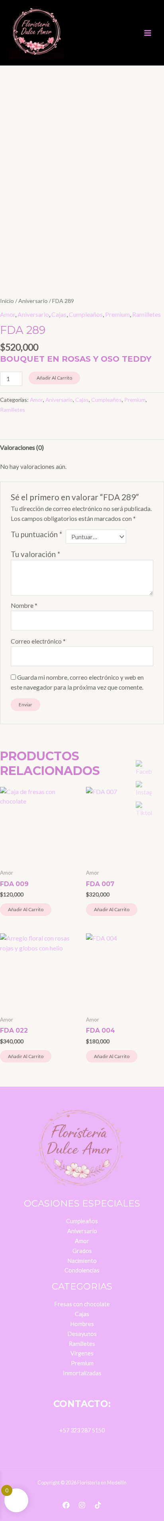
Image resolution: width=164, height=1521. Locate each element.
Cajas (58, 314)
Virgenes (82, 1353)
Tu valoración (35, 554)
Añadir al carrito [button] (25, 909)
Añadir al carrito (54, 378)
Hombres (82, 1324)
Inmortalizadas (82, 1373)
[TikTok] (98, 1505)
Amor (7, 314)
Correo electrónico (38, 641)
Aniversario (33, 300)
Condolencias (82, 1270)
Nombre (24, 605)
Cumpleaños (86, 314)
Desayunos (82, 1333)
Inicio (7, 300)
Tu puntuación (36, 534)
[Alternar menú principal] (147, 33)
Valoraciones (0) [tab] (22, 447)
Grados (82, 1250)
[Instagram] (82, 1505)
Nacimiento (82, 1260)
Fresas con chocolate (82, 1304)
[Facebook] (66, 1505)
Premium (117, 314)
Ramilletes (146, 314)
